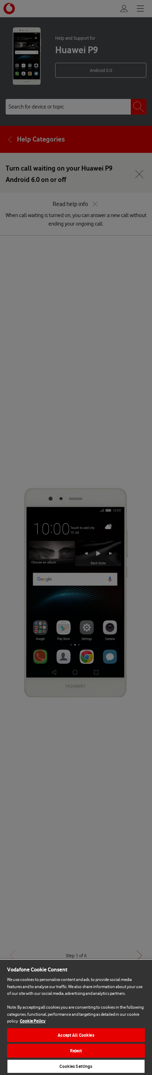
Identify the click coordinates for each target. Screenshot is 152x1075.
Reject (76, 1050)
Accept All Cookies (76, 1035)
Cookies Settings (75, 1066)
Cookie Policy (33, 1021)
